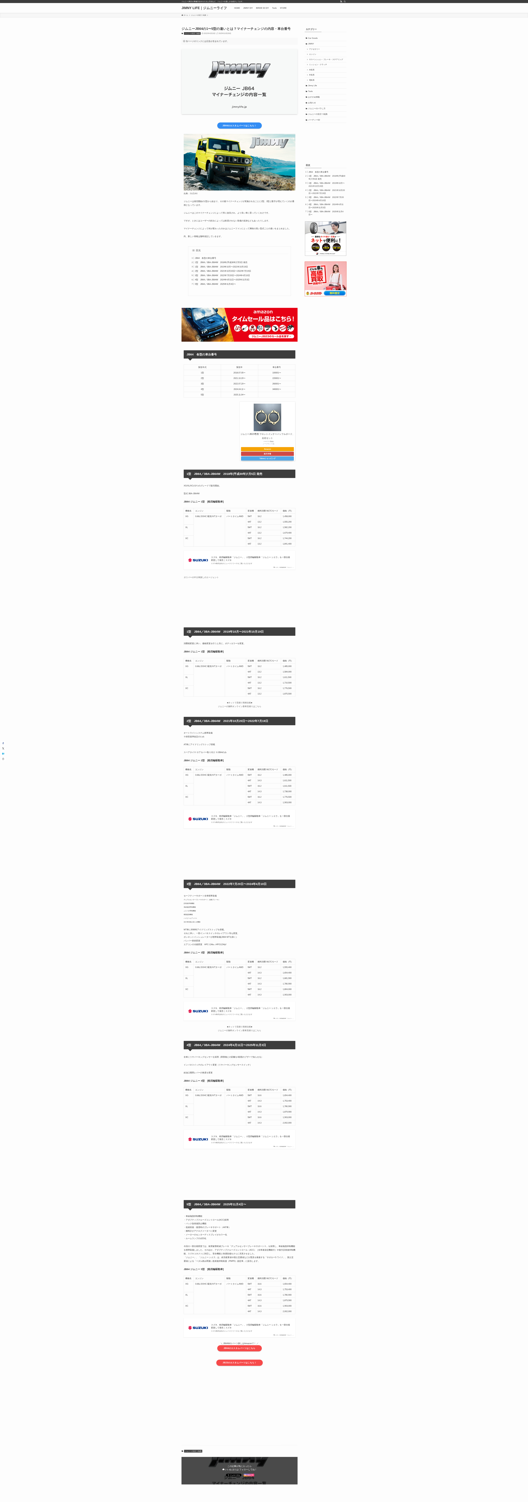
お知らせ (312, 103)
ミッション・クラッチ (318, 65)
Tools (310, 91)
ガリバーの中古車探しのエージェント (201, 577)
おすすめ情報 (314, 97)
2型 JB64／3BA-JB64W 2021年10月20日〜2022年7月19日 (223, 271)
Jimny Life (312, 85)
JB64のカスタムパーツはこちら (239, 1348)
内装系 (311, 70)
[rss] (341, 1)
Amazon (267, 449)
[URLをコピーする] (3, 759)
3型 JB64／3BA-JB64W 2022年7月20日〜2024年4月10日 (222, 275)
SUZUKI (193, 193)
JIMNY (311, 44)
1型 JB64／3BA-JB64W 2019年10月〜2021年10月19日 (221, 267)
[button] (3, 743)
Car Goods (313, 38)
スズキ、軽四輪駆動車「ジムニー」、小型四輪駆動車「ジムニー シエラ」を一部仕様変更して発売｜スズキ (250, 558)
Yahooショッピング (267, 458)
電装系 (311, 80)
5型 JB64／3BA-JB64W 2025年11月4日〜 (215, 284)
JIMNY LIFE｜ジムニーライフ (204, 8)
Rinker (272, 441)
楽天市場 (267, 454)
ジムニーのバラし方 (316, 108)
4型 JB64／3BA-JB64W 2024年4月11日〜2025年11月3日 (222, 279)
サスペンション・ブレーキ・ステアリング (326, 59)
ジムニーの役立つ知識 (192, 33)
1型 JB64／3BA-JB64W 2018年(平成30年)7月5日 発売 (221, 262)
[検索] (344, 1)
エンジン (312, 54)
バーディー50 (314, 120)
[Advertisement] (211, 429)
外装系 (311, 75)
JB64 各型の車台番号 (205, 258)
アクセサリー (314, 49)
